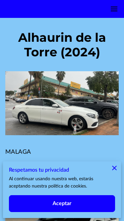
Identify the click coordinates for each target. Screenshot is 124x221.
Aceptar (62, 203)
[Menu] (114, 9)
